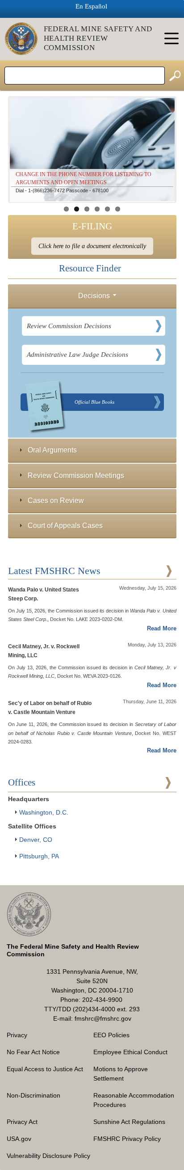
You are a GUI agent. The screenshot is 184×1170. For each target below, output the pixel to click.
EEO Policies (111, 1035)
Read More (161, 628)
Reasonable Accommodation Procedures (133, 1100)
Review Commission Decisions (69, 325)
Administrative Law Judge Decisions (77, 354)
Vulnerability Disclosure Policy (48, 1155)
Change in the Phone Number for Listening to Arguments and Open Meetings (83, 178)
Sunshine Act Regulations (129, 1121)
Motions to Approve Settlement (120, 1073)
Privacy (17, 1035)
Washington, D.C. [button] (43, 812)
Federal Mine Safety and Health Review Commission (98, 38)
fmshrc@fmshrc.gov (103, 1018)
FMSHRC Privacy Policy (127, 1138)
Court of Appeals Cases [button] (65, 525)
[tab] (92, 296)
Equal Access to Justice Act (45, 1069)
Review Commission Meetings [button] (76, 475)
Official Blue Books (94, 402)
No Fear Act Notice (33, 1052)
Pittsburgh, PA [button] (39, 856)
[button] (114, 295)
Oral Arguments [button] (52, 450)
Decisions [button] (94, 295)
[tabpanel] (92, 370)
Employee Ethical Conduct (130, 1052)
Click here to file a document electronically (92, 246)
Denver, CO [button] (35, 839)
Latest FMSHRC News (54, 570)
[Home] (24, 38)
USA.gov (19, 1138)
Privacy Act (22, 1121)
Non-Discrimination (33, 1095)
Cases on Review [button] (56, 500)
